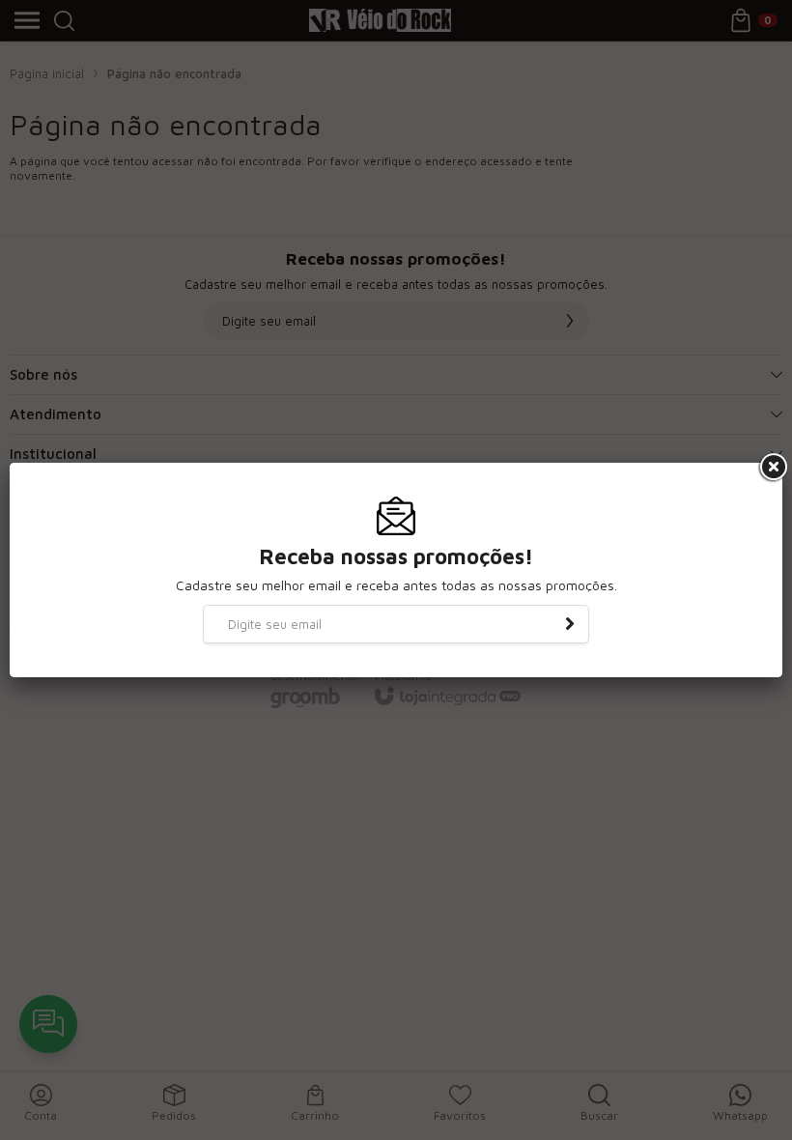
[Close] (771, 467)
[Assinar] (570, 624)
